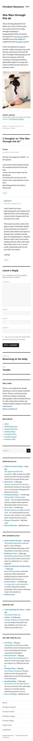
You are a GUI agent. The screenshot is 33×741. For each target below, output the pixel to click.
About (6, 424)
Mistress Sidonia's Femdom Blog (17, 566)
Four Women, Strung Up (13, 671)
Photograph (6, 128)
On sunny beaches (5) (12, 615)
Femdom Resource (13, 7)
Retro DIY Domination (12, 571)
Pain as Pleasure (10, 525)
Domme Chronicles (12, 520)
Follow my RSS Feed (10, 409)
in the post (19, 36)
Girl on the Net (10, 655)
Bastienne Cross (10, 553)
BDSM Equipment (10, 426)
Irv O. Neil (8, 507)
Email (5, 318)
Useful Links (7, 725)
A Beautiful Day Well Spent (14, 645)
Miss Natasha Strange (13, 540)
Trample (12, 128)
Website (6, 327)
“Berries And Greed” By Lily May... (16, 484)
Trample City (21, 42)
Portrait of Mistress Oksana (14, 620)
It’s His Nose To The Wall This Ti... (17, 684)
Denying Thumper (11, 495)
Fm (22, 126)
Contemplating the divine (14, 610)
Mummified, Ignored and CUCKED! (17, 556)
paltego (5, 126)
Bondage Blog (9, 668)
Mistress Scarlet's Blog (13, 466)
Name (5, 309)
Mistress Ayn (9, 594)
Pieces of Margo (10, 694)
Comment (6, 282)
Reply (5, 193)
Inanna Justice (10, 582)
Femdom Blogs (9, 432)
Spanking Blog (10, 681)
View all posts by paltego (16, 119)
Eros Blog (8, 643)
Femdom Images (10, 437)
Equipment (7, 730)
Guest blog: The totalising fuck (15, 658)
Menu (27, 6)
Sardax (7, 617)
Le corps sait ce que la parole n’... (16, 584)
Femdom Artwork (10, 429)
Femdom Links (9, 439)
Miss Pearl (8, 482)
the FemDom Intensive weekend (16, 543)
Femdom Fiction (10, 434)
